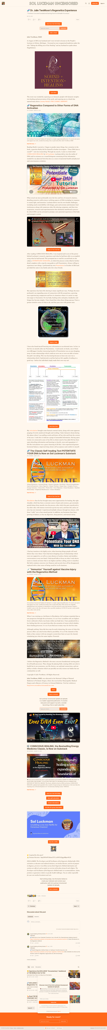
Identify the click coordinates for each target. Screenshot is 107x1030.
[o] (53, 231)
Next (75, 906)
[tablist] (33, 916)
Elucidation (31, 501)
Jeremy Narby (44, 101)
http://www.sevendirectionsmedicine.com (40, 685)
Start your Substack (50, 1028)
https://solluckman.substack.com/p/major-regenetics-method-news (47, 951)
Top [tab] (29, 967)
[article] (53, 975)
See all (30, 1008)
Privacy (11, 1028)
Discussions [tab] (38, 967)
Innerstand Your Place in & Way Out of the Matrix (39, 975)
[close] (67, 979)
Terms (15, 1028)
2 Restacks (43, 895)
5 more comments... (31, 959)
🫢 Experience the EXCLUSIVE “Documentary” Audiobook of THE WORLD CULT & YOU (46, 972)
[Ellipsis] (79, 934)
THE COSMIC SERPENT (59, 101)
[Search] (85, 3)
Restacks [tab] (37, 916)
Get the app (59, 1028)
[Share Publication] (89, 3)
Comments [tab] (30, 916)
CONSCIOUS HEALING (35, 154)
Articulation (33, 430)
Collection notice (20, 1028)
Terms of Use (60, 1005)
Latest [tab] (32, 967)
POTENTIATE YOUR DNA (41, 261)
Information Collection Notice (53, 1007)
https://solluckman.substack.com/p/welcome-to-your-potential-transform (48, 939)
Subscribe (95, 3)
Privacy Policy (64, 1007)
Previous (32, 906)
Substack (92, 1028)
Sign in (102, 3)
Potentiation (60, 265)
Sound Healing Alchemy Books (38, 933)
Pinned (33, 935)
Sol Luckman (30, 110)
